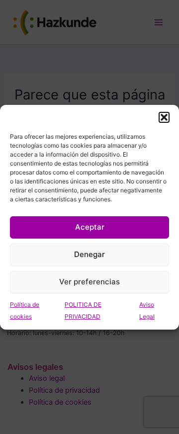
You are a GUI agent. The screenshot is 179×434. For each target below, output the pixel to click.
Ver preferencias (89, 281)
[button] (164, 117)
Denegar (89, 254)
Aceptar (89, 227)
